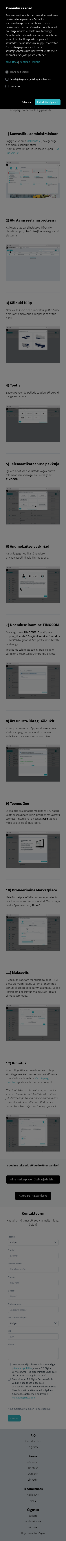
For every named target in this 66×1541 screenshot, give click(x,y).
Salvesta (26, 102)
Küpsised (24, 62)
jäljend (36, 62)
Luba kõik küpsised (47, 102)
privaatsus (12, 62)
